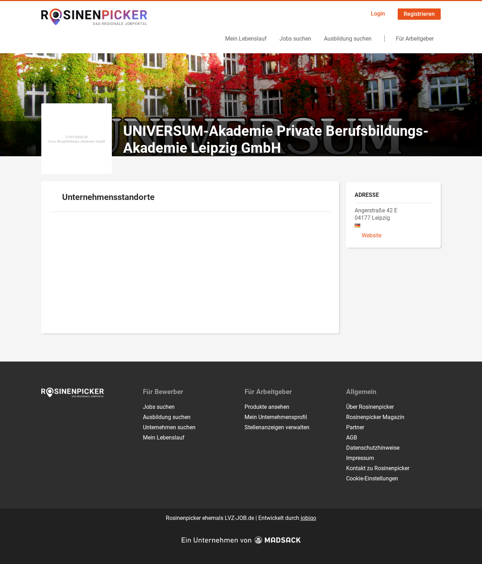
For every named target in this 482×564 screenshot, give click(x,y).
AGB (351, 437)
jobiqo (308, 518)
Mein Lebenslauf (246, 38)
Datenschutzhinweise (372, 447)
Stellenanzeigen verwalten (277, 427)
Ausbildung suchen (348, 38)
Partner (355, 427)
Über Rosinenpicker (370, 407)
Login (378, 13)
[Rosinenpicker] (94, 16)
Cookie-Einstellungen (372, 478)
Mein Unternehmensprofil (276, 417)
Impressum (360, 458)
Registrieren (419, 14)
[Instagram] (58, 412)
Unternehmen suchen (169, 427)
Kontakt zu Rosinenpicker (377, 468)
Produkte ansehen (267, 407)
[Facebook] (47, 412)
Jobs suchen (295, 38)
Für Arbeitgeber (415, 38)
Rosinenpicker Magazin (375, 417)
